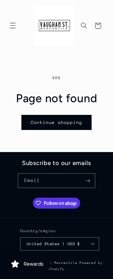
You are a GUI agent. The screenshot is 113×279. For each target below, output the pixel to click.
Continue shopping (56, 122)
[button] (13, 26)
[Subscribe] (88, 180)
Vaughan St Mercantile (53, 263)
